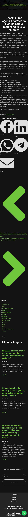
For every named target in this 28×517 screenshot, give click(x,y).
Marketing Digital (6, 318)
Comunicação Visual (7, 308)
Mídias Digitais (6, 320)
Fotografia (4, 310)
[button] (7, 127)
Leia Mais (4, 375)
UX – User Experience (8, 329)
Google (4, 314)
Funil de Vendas (6, 312)
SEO (3, 324)
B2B (3, 306)
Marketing (4, 316)
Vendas (4, 331)
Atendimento (5, 304)
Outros (4, 322)
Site (3, 327)
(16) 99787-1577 (10, 114)
